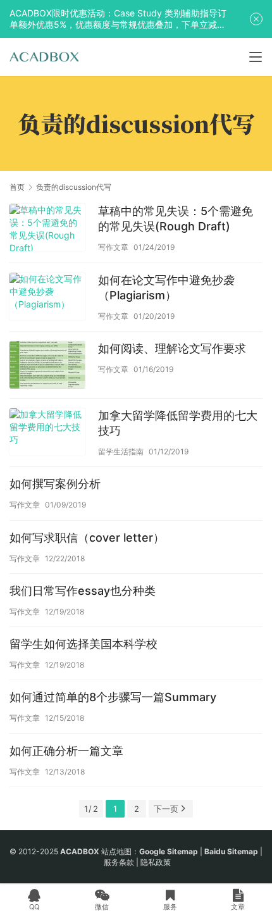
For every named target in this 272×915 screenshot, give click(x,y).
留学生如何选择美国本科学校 (83, 643)
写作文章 (113, 247)
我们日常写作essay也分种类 (82, 590)
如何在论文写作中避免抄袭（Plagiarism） (166, 287)
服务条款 (119, 862)
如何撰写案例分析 (55, 483)
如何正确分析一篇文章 (66, 750)
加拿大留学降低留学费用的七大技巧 (177, 423)
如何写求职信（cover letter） (86, 537)
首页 (17, 187)
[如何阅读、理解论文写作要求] (47, 366)
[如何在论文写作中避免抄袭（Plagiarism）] (47, 298)
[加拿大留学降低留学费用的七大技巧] (47, 433)
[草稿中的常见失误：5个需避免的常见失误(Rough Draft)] (47, 229)
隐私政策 (155, 862)
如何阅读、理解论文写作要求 (172, 348)
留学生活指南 (121, 451)
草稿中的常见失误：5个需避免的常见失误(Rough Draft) (175, 218)
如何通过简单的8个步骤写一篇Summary (112, 697)
